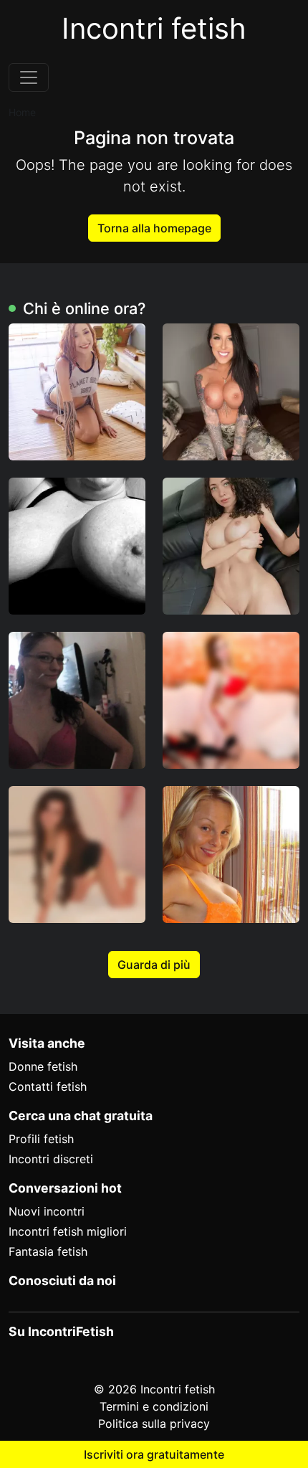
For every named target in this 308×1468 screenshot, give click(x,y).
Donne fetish (43, 1066)
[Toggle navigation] (29, 77)
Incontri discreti (51, 1159)
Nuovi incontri (47, 1211)
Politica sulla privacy (154, 1423)
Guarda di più (154, 964)
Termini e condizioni (154, 1406)
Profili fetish (41, 1139)
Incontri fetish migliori (68, 1231)
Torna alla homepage (154, 228)
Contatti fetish (48, 1086)
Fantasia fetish (48, 1251)
